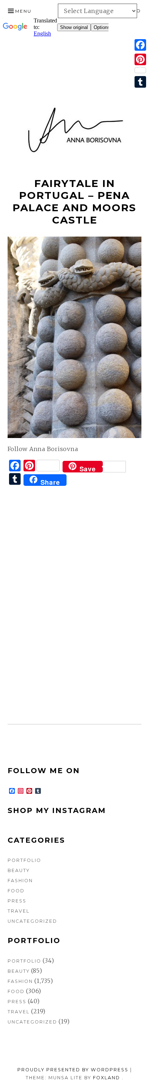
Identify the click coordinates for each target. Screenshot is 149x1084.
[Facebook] (140, 45)
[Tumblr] (140, 82)
